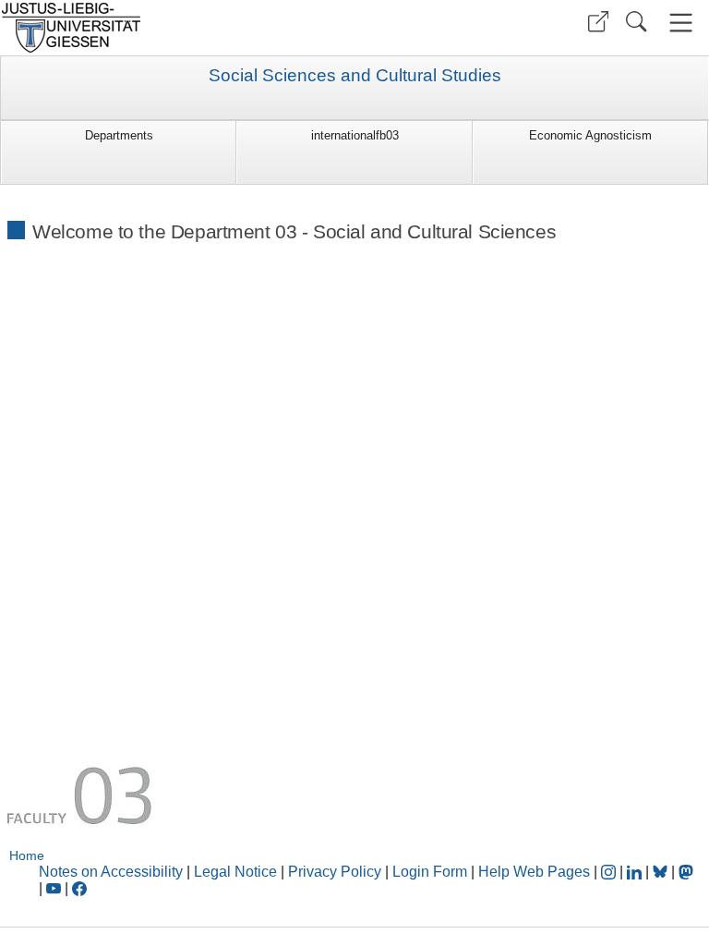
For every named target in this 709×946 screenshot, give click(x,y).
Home (26, 855)
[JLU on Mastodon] (686, 871)
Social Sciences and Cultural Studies (355, 75)
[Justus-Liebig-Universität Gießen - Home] (175, 27)
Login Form (429, 871)
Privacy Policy (334, 871)
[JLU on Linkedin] (636, 871)
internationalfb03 (355, 135)
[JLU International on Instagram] (610, 871)
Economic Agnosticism (590, 135)
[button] (598, 22)
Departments (119, 135)
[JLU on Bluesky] (662, 871)
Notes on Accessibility (112, 871)
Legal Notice (235, 871)
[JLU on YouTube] (55, 888)
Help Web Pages (534, 871)
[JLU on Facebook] (79, 888)
